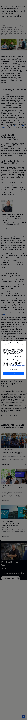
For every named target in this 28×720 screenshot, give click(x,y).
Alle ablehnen (13, 369)
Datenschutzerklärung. (16, 365)
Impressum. (23, 365)
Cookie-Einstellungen (13, 377)
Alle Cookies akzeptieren (13, 373)
